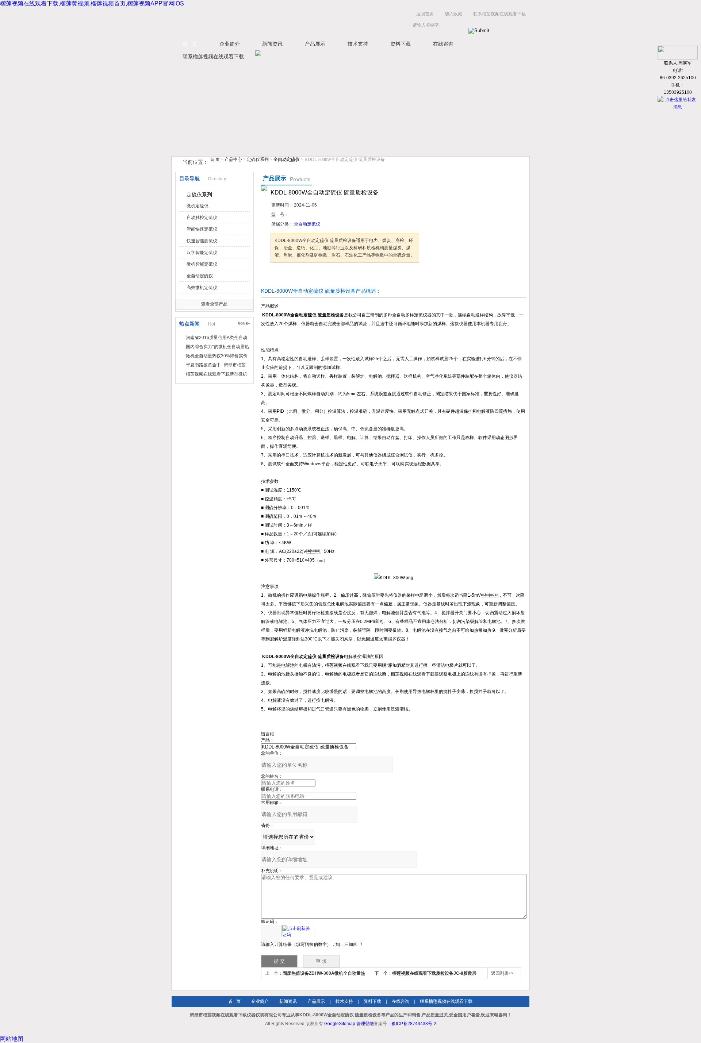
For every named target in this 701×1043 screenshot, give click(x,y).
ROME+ (244, 324)
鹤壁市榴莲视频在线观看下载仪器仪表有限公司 (245, 21)
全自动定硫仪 (200, 275)
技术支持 (358, 44)
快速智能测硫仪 (202, 240)
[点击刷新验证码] (297, 931)
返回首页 (425, 13)
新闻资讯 (272, 44)
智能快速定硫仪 (202, 229)
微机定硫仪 (197, 205)
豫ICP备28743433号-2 (413, 1023)
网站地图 (11, 1039)
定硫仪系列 (258, 159)
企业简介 (229, 44)
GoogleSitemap (339, 1023)
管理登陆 (365, 1023)
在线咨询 (443, 44)
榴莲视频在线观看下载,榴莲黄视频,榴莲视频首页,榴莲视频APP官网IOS (92, 3)
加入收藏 (453, 13)
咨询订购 (293, 276)
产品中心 (234, 159)
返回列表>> (502, 973)
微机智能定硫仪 (202, 264)
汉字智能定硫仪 (202, 252)
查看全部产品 (214, 304)
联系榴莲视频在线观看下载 (499, 13)
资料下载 (400, 44)
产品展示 (315, 44)
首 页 (190, 44)
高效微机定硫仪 (202, 287)
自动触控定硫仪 (202, 217)
